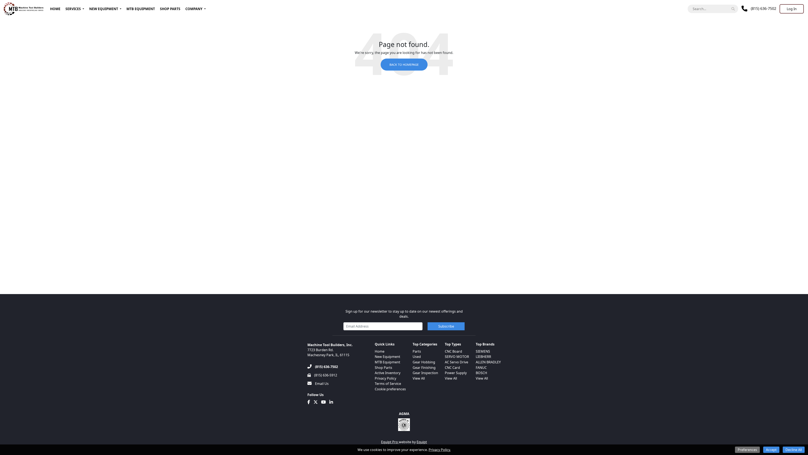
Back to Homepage (404, 65)
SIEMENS (483, 351)
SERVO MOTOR (457, 356)
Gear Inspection (425, 373)
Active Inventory (387, 373)
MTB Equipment (140, 9)
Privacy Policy (385, 378)
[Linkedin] (331, 402)
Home (55, 9)
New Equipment (103, 9)
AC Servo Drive (456, 362)
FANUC (481, 367)
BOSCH (481, 373)
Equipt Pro (390, 442)
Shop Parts (170, 9)
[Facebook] (308, 402)
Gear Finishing (424, 367)
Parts (417, 351)
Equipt (422, 442)
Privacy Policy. (440, 449)
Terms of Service (388, 383)
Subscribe (446, 326)
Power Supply (456, 373)
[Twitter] (316, 402)
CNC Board (453, 351)
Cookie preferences (390, 389)
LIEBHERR (483, 356)
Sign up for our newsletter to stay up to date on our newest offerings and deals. (404, 314)
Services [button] (73, 9)
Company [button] (193, 9)
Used (417, 356)
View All (419, 378)
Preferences (747, 449)
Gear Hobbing (424, 362)
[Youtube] (323, 402)
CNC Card (452, 367)
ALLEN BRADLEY (488, 362)
